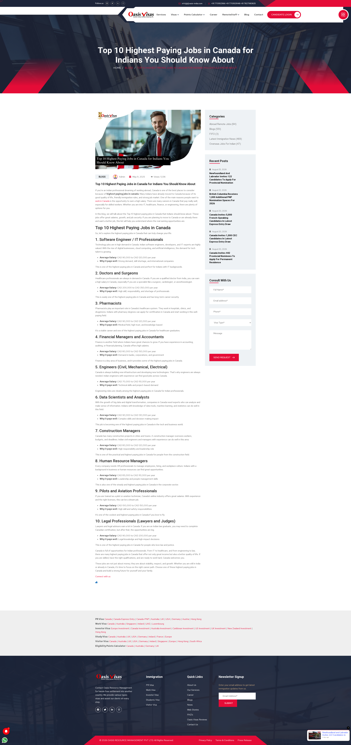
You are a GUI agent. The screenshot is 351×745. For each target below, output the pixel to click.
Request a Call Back (175, 65)
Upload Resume (151, 58)
